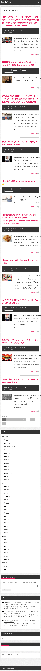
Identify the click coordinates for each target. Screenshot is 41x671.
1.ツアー (6, 436)
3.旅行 (5, 536)
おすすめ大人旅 (7, 2)
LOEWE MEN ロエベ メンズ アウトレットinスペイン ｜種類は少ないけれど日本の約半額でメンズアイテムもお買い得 (20, 99)
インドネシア (9, 493)
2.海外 (5, 483)
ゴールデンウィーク (11, 446)
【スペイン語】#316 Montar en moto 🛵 (19, 182)
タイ (7, 506)
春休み (7, 469)
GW (7, 440)
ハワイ (7, 509)
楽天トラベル (9, 473)
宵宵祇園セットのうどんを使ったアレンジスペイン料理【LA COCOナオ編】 (20, 63)
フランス (8, 519)
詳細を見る (34, 54)
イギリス (8, 489)
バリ (9, 496)
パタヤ (7, 513)
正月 (7, 476)
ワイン (7, 569)
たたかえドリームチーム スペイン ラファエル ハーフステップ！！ (20, 341)
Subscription (6, 590)
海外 (7, 529)
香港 (7, 532)
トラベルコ (9, 453)
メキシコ (8, 522)
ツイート (4, 638)
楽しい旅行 (6, 644)
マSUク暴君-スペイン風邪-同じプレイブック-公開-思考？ (20, 381)
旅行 (7, 552)
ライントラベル (10, 459)
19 (32, 419)
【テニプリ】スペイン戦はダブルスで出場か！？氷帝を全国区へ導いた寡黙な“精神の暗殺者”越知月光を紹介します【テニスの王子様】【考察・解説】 (20, 21)
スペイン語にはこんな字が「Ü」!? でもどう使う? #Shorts (20, 301)
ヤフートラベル (10, 456)
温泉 (7, 556)
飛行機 (7, 559)
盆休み (7, 479)
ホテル (7, 549)
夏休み (7, 466)
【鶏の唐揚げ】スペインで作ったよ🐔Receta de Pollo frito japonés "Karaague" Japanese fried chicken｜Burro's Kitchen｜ (20, 219)
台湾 (7, 526)
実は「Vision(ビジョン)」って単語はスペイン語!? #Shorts (19, 143)
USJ (7, 539)
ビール (7, 566)
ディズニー (9, 542)
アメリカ (8, 486)
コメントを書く (9, 32)
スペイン (15, 30)
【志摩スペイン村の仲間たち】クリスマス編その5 (20, 261)
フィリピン (9, 516)
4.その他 (6, 562)
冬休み (7, 463)
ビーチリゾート (10, 546)
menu (37, 2)
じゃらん (8, 443)
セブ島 (7, 503)
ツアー (7, 449)
